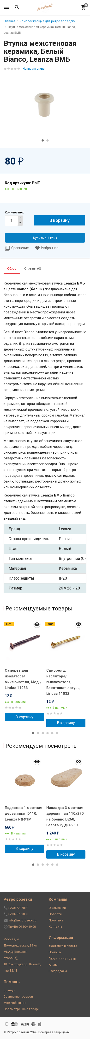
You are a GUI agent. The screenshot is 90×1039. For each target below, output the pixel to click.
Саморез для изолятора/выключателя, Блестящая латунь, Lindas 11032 (63, 682)
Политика (56, 920)
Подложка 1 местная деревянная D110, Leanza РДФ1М (23, 813)
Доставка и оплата (63, 946)
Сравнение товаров (18, 996)
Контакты (56, 926)
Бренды (9, 990)
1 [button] (42, 140)
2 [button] (47, 140)
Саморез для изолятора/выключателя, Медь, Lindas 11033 (23, 679)
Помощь (55, 952)
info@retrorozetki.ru (22, 920)
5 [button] (52, 733)
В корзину (24, 717)
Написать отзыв (34, 68)
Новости (55, 914)
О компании (57, 908)
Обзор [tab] (12, 268)
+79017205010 (18, 908)
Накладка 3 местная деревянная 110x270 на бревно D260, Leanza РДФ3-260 (65, 816)
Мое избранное (15, 1003)
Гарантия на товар (62, 958)
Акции (53, 964)
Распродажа (58, 971)
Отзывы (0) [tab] (32, 268)
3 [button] (42, 733)
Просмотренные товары (22, 1009)
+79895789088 (18, 914)
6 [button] (57, 733)
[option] (45, 105)
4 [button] (47, 733)
